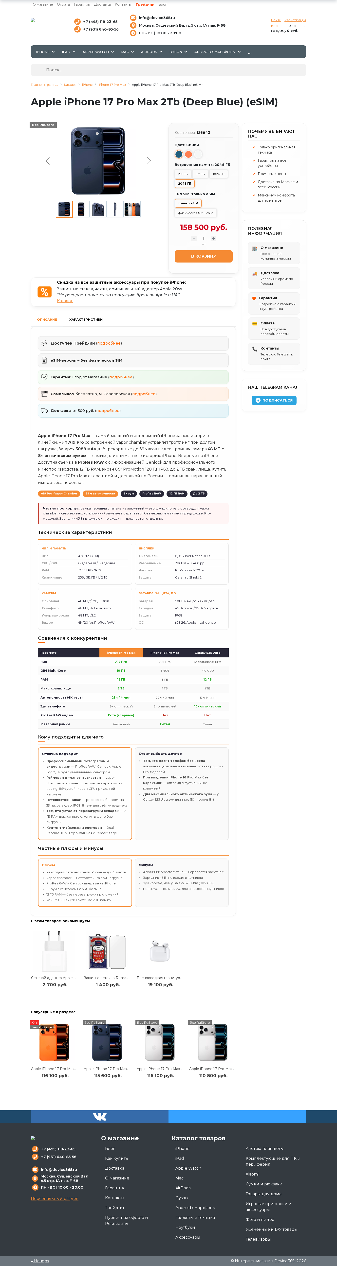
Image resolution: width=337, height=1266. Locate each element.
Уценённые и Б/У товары (272, 1229)
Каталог (65, 301)
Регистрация (295, 20)
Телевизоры (258, 1239)
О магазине (43, 4)
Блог (162, 4)
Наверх (41, 1261)
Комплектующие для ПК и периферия (273, 1161)
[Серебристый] (198, 154)
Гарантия (82, 4)
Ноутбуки (185, 1227)
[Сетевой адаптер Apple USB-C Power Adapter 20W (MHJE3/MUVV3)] (54, 951)
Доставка (102, 4)
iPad (179, 1158)
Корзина (278, 26)
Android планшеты (265, 1148)
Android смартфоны (195, 1207)
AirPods (182, 1188)
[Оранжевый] (188, 154)
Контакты (123, 4)
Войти (276, 20)
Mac (179, 1178)
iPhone (182, 1148)
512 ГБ (200, 174)
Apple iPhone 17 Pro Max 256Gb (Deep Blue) (122, 1069)
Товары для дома (263, 1194)
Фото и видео (260, 1219)
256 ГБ (183, 174)
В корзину (203, 256)
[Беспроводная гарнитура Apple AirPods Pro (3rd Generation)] (160, 951)
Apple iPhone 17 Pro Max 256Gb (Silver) (170, 1069)
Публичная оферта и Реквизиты (126, 1220)
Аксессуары (187, 1237)
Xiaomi (252, 1174)
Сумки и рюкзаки (264, 1184)
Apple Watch (188, 1168)
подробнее (109, 343)
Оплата (63, 4)
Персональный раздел (54, 1198)
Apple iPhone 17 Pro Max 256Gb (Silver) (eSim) (228, 1069)
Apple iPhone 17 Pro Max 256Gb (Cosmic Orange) (73, 1069)
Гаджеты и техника (195, 1217)
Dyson (181, 1198)
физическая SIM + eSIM (195, 213)
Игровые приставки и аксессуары (269, 1206)
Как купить (116, 1158)
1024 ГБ (219, 174)
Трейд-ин (144, 4)
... (250, 51)
